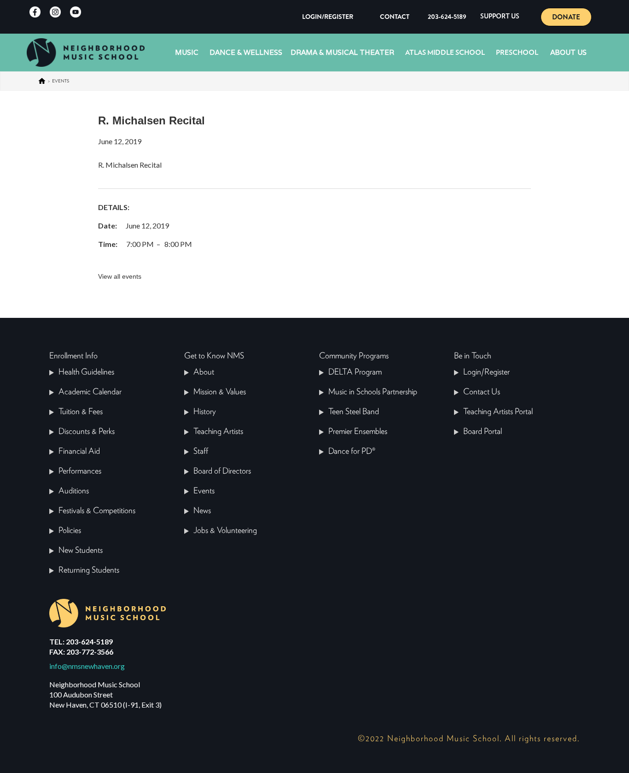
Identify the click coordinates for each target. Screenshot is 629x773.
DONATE (566, 17)
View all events (119, 276)
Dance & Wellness (246, 52)
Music (186, 52)
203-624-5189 (447, 16)
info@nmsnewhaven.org (87, 666)
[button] (500, 16)
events (60, 80)
